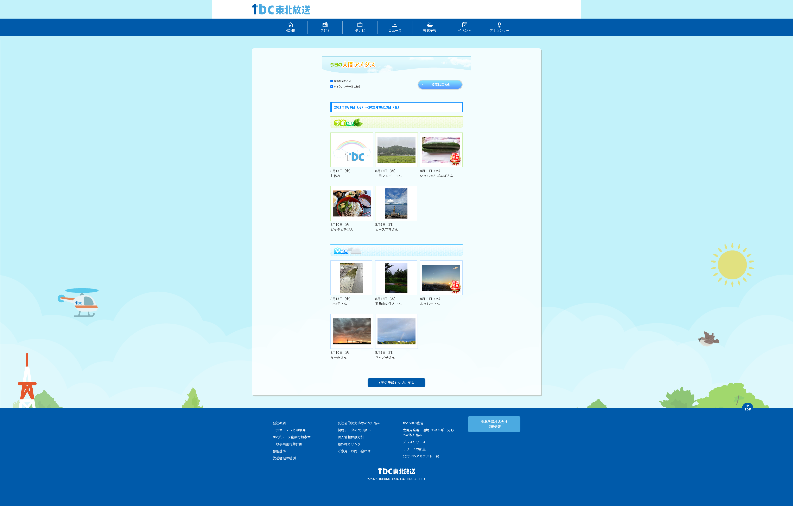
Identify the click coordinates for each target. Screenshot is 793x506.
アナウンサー (499, 30)
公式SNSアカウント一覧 (421, 455)
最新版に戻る (340, 81)
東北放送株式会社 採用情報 (494, 424)
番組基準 (279, 450)
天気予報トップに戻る (397, 382)
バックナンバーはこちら (345, 88)
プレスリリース (414, 441)
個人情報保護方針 (351, 436)
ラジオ (325, 30)
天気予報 (429, 30)
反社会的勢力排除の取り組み (359, 422)
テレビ (360, 30)
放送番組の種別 (284, 457)
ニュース (394, 30)
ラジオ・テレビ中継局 (289, 429)
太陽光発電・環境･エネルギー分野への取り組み (428, 432)
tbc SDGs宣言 (413, 422)
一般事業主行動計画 (287, 443)
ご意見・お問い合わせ (354, 450)
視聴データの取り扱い (354, 429)
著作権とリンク (349, 443)
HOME (290, 30)
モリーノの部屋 (414, 448)
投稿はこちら (440, 85)
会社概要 (279, 422)
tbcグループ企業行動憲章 (292, 436)
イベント (464, 30)
